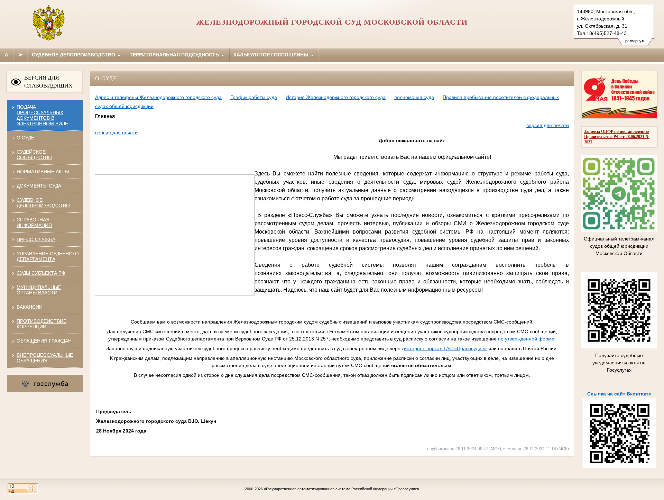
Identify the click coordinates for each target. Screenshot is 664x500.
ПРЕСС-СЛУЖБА (36, 239)
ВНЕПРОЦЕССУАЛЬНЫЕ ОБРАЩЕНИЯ (45, 357)
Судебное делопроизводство (74, 54)
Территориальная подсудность (175, 54)
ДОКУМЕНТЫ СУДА (39, 186)
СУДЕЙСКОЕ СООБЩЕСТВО (34, 154)
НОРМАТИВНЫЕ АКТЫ (43, 171)
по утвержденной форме (526, 339)
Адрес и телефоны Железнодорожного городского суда (158, 97)
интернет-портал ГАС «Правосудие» (445, 348)
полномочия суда (414, 97)
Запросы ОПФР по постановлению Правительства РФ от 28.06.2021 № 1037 (616, 136)
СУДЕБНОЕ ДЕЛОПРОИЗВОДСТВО (43, 202)
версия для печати (547, 125)
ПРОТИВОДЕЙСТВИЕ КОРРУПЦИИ (41, 323)
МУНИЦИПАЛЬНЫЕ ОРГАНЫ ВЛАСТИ (39, 290)
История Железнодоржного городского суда (336, 97)
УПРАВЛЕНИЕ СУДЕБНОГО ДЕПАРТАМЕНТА (48, 256)
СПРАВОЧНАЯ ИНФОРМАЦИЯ (34, 222)
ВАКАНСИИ (30, 307)
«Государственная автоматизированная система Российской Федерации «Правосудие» (341, 489)
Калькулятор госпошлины (271, 54)
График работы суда (253, 97)
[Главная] (7, 55)
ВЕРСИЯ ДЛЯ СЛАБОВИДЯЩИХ (48, 82)
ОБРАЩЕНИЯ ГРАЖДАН (44, 341)
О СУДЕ (25, 137)
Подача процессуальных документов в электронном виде (42, 115)
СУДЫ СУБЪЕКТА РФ (41, 273)
